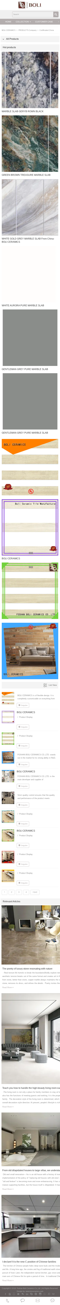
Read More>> (8, 987)
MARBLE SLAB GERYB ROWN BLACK (23, 111)
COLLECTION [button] (22, 22)
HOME (8, 22)
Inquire (24, 705)
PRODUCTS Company (27, 30)
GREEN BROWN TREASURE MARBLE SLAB (26, 175)
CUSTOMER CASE (44, 22)
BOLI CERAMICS (8, 30)
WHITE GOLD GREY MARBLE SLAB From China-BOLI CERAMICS (28, 240)
